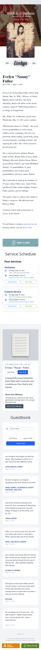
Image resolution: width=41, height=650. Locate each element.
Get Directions (12, 282)
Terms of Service (26, 640)
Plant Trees (28, 282)
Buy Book (22, 372)
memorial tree (29, 224)
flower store (27, 227)
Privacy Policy (14, 640)
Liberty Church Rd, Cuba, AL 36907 (21, 277)
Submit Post (20, 443)
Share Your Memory (14, 406)
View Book (10, 372)
